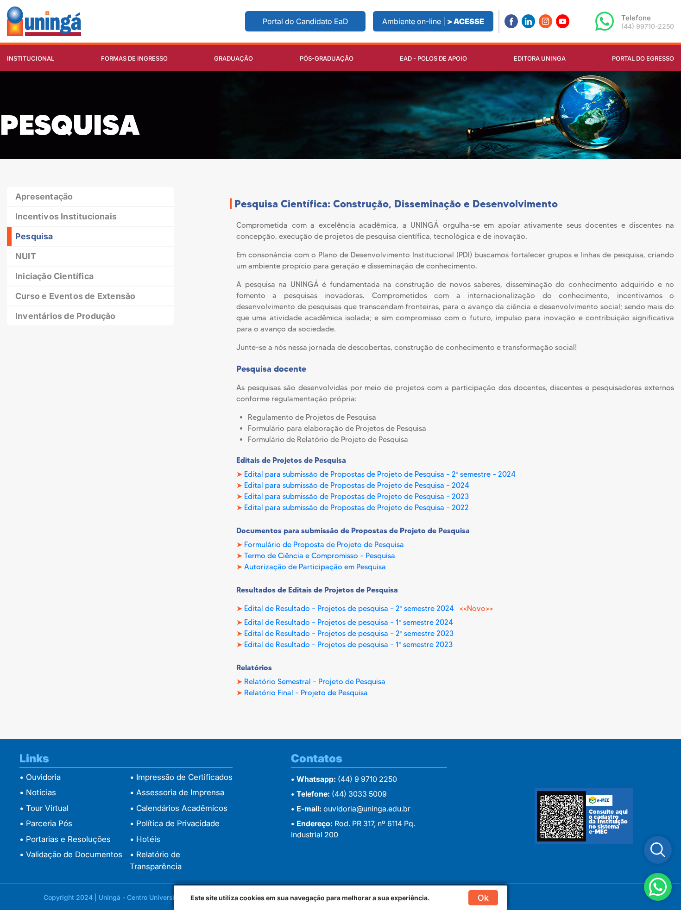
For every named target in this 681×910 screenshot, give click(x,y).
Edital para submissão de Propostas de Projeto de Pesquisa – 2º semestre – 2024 (380, 474)
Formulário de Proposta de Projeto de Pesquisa (324, 544)
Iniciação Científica (54, 276)
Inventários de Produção (65, 316)
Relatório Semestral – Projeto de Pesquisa (314, 681)
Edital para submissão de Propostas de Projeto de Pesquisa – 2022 (356, 507)
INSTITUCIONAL (30, 58)
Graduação (233, 58)
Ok (483, 898)
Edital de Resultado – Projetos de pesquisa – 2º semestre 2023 (349, 633)
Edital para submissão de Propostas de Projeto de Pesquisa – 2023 (356, 496)
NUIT (25, 256)
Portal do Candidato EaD (305, 21)
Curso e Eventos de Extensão (75, 296)
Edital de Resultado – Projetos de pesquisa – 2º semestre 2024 (350, 608)
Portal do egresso (643, 58)
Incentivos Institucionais (66, 216)
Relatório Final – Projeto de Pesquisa (306, 692)
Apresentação (44, 196)
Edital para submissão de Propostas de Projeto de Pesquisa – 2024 (356, 485)
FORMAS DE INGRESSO (134, 58)
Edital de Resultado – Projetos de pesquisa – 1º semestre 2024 (348, 622)
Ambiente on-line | (433, 21)
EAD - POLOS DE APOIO (433, 58)
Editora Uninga (540, 58)
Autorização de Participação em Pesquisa (315, 566)
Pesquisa (34, 236)
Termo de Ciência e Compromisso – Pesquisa (319, 555)
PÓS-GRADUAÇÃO (326, 58)
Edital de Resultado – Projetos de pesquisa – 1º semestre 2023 (348, 644)
